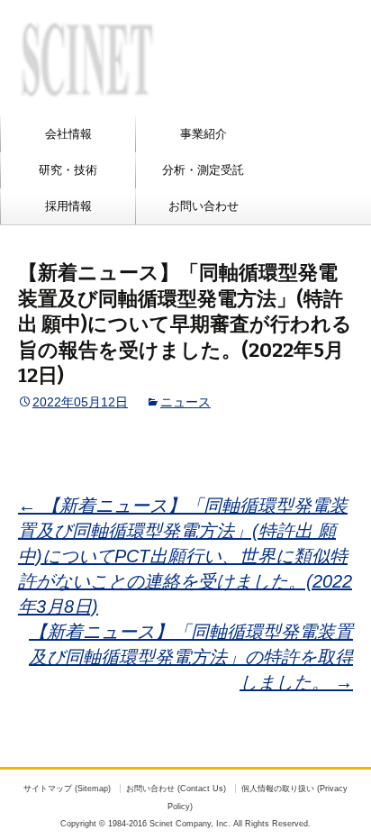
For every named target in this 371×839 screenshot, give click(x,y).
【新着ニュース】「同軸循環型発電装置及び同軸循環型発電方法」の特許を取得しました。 (191, 657)
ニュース (185, 402)
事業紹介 (203, 134)
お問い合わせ (203, 206)
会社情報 (68, 134)
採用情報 (68, 206)
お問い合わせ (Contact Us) (176, 788)
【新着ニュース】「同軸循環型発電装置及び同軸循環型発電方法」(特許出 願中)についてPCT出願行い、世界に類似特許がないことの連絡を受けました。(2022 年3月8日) (185, 556)
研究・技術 (68, 170)
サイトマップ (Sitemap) (67, 788)
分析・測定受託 (203, 170)
